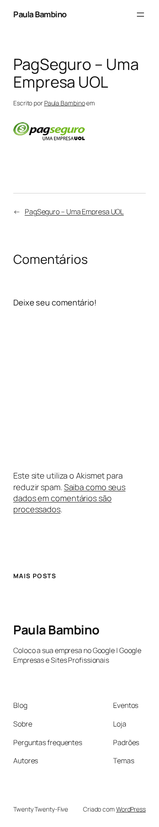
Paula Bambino (40, 14)
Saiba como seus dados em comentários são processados (69, 498)
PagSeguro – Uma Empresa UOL (74, 211)
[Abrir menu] (140, 14)
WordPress (131, 809)
